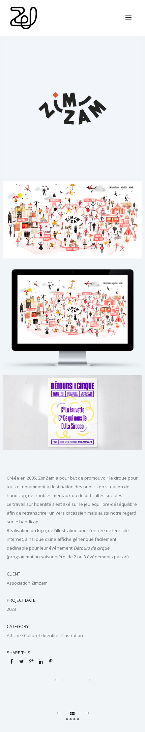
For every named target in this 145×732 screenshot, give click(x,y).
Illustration (72, 635)
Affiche (14, 635)
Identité (50, 635)
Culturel (32, 635)
